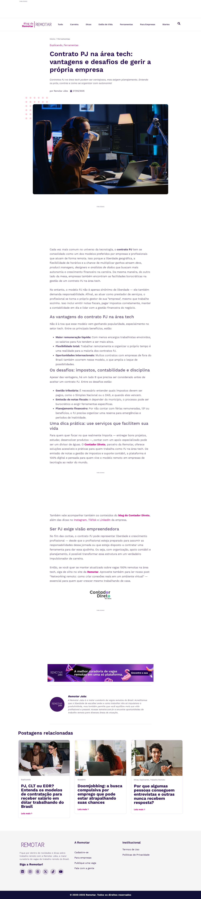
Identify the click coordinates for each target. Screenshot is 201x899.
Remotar (92, 571)
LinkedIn (105, 519)
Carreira (74, 24)
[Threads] (38, 872)
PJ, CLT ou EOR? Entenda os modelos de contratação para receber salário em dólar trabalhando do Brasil (42, 796)
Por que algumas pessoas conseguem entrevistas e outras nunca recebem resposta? (154, 794)
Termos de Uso (130, 849)
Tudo (60, 24)
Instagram (80, 519)
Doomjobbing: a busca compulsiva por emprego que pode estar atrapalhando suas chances (100, 794)
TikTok (92, 519)
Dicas (88, 24)
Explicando (56, 45)
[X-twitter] (45, 872)
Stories (166, 24)
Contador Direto (94, 444)
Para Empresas (147, 24)
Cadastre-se (81, 852)
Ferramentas (126, 24)
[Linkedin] (22, 872)
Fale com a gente (84, 868)
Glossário (81, 780)
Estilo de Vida (106, 24)
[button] (179, 23)
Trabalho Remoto (157, 780)
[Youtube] (61, 872)
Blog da (27, 25)
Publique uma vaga (85, 863)
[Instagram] (30, 872)
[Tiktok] (53, 872)
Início (52, 39)
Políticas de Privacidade (135, 854)
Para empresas (82, 857)
